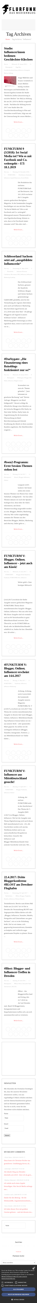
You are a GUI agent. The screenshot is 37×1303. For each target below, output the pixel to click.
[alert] (18, 1284)
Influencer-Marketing (10, 686)
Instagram (27, 70)
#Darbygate (20, 378)
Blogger (26, 378)
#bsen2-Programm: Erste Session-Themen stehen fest (18, 465)
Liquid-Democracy (15, 178)
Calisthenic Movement (10, 274)
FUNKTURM (11, 175)
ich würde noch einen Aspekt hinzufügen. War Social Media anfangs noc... (18, 1186)
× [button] (34, 1267)
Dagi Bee (18, 67)
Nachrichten (8, 896)
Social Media (25, 178)
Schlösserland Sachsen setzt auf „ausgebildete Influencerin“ (18, 260)
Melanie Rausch (19, 899)
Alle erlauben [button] (18, 1289)
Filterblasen (22, 175)
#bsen (20, 983)
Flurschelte (10, 271)
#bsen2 (16, 477)
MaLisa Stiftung (8, 73)
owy (7, 172)
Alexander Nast (26, 983)
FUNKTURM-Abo (15, 577)
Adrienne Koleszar (22, 271)
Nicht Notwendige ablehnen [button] (18, 1294)
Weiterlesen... (18, 122)
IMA (18, 274)
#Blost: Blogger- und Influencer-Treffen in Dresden (17, 972)
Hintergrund (8, 67)
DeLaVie (14, 986)
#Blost (17, 896)
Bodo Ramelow (25, 574)
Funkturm (28, 175)
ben (7, 893)
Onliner (6, 480)
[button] (2, 1282)
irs (7, 64)
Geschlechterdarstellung (10, 70)
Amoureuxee (7, 986)
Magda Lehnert (18, 380)
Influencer (21, 70)
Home (8, 39)
